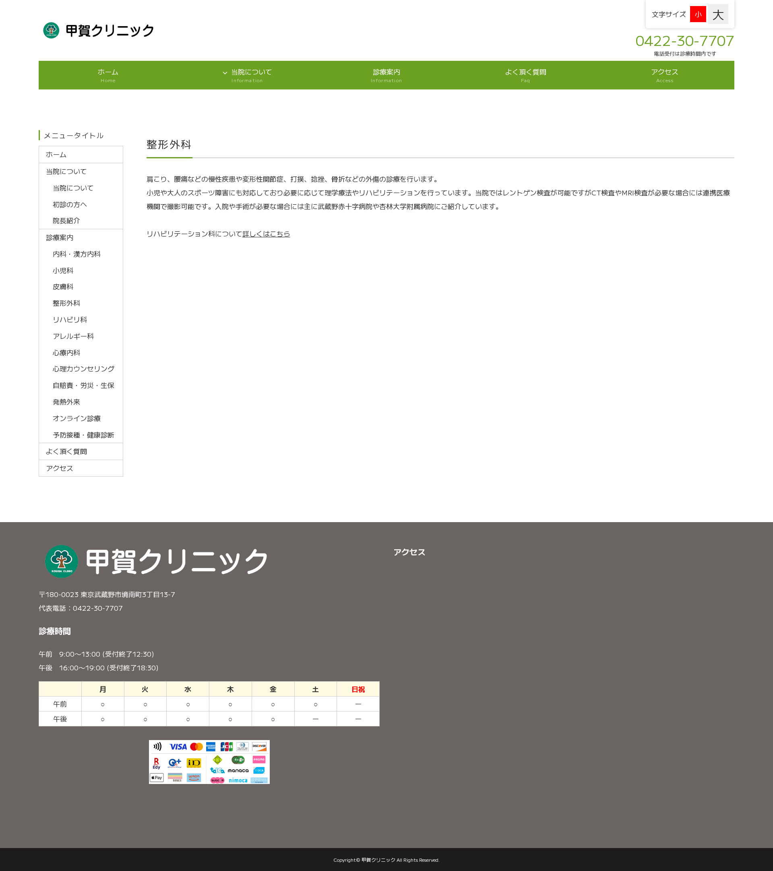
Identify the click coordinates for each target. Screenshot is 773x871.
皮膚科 (63, 286)
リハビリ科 (70, 319)
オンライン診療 (77, 418)
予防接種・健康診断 (83, 434)
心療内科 (66, 352)
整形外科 (66, 303)
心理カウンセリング (83, 368)
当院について (251, 75)
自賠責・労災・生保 (83, 385)
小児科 (63, 270)
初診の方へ (70, 204)
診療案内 (386, 75)
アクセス (664, 75)
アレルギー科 (73, 336)
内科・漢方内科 (77, 254)
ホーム (108, 75)
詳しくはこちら (266, 233)
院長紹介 (66, 220)
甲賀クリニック (378, 859)
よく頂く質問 (525, 75)
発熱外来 (66, 401)
